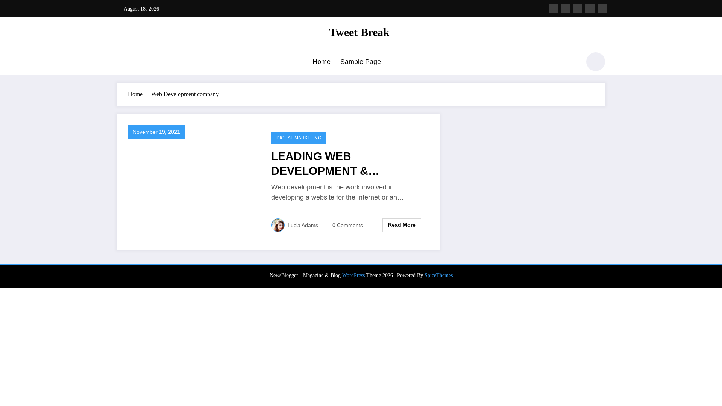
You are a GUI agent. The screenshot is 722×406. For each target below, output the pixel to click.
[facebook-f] (553, 8)
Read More (402, 225)
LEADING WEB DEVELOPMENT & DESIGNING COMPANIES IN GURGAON (345, 164)
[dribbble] (577, 8)
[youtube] (602, 8)
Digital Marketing (298, 138)
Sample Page (360, 61)
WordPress (353, 275)
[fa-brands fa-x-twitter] (565, 8)
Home (321, 61)
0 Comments (347, 225)
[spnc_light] (595, 61)
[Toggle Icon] (122, 62)
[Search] (571, 62)
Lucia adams (303, 225)
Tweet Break (359, 32)
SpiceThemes (439, 275)
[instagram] (590, 8)
